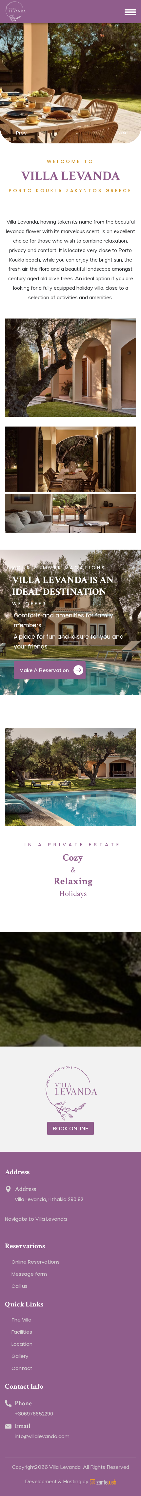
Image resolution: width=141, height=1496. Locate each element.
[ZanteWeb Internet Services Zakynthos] (103, 1481)
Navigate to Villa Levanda (36, 1218)
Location (21, 1344)
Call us (19, 1286)
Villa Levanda (65, 1467)
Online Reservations (35, 1261)
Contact (21, 1368)
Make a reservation (44, 670)
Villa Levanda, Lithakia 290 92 (49, 1199)
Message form (29, 1273)
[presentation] (9, 133)
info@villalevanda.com (42, 1436)
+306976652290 (34, 1413)
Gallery (19, 1356)
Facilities (21, 1331)
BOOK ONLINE (70, 1128)
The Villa (21, 1319)
